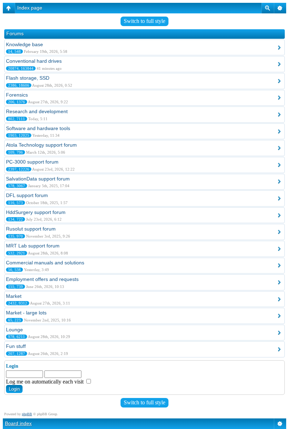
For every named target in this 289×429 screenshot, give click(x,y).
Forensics (17, 95)
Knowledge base (24, 44)
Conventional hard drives (34, 61)
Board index (18, 423)
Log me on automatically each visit (45, 382)
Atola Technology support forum (41, 145)
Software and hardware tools (38, 128)
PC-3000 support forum (32, 162)
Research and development (37, 111)
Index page (29, 8)
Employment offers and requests (42, 279)
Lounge (14, 329)
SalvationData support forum (38, 179)
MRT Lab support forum (33, 246)
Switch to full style (144, 21)
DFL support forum (27, 195)
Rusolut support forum (31, 229)
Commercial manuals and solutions (45, 262)
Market (13, 296)
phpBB (27, 414)
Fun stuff (16, 346)
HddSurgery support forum (36, 212)
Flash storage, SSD (27, 78)
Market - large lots (26, 312)
